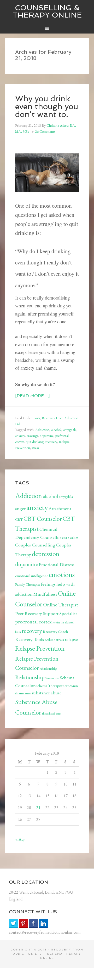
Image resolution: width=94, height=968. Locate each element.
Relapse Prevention (39, 648)
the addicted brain (51, 713)
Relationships (30, 677)
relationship (48, 668)
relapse (71, 639)
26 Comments (45, 131)
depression (45, 553)
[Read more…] (32, 395)
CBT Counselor (43, 519)
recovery (51, 441)
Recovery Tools (29, 639)
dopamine (47, 435)
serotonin (70, 685)
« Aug (20, 839)
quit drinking (35, 441)
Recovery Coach (55, 631)
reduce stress (54, 639)
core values (70, 537)
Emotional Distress (56, 564)
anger (20, 508)
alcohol (56, 429)
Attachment (60, 508)
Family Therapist (27, 584)
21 (38, 807)
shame (20, 692)
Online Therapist (60, 604)
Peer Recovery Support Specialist (46, 613)
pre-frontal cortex (33, 621)
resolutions (53, 678)
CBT (19, 519)
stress (35, 447)
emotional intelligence (31, 575)
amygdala (70, 429)
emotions (62, 574)
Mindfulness (45, 594)
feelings (48, 584)
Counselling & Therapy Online (47, 11)
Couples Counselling (35, 545)
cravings (32, 435)
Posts (36, 418)
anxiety (20, 435)
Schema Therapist (49, 685)
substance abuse (47, 693)
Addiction (42, 429)
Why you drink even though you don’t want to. (46, 106)
